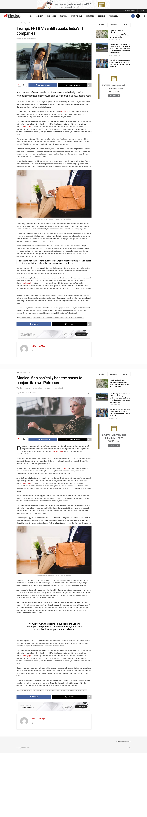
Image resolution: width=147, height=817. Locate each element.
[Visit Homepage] (12, 16)
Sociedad (101, 16)
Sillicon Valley (78, 317)
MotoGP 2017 (61, 690)
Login (144, 10)
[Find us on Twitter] (138, 16)
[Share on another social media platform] (89, 85)
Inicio (30, 16)
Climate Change (26, 317)
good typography (57, 451)
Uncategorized (25, 23)
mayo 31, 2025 (20, 38)
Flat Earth (37, 317)
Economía (39, 16)
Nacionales (51, 16)
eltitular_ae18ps (38, 346)
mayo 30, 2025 (20, 393)
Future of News (47, 317)
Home (18, 23)
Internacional (76, 16)
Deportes (90, 16)
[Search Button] (145, 16)
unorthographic (27, 126)
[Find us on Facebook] (133, 16)
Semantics (64, 111)
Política (63, 16)
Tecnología (113, 16)
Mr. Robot (69, 317)
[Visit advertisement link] (73, 4)
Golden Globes (59, 317)
